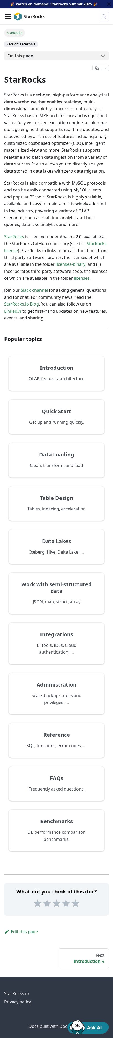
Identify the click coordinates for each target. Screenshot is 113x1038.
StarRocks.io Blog (21, 304)
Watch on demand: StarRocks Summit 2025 (54, 4)
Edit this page (24, 932)
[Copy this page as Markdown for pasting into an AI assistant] (97, 68)
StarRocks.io (16, 993)
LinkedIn (12, 311)
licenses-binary (70, 264)
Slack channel (34, 290)
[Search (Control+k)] (104, 16)
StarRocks (14, 237)
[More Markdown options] (105, 68)
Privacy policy (17, 1002)
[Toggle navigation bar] (8, 16)
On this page (20, 56)
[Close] (109, 4)
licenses (82, 278)
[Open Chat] (88, 1026)
